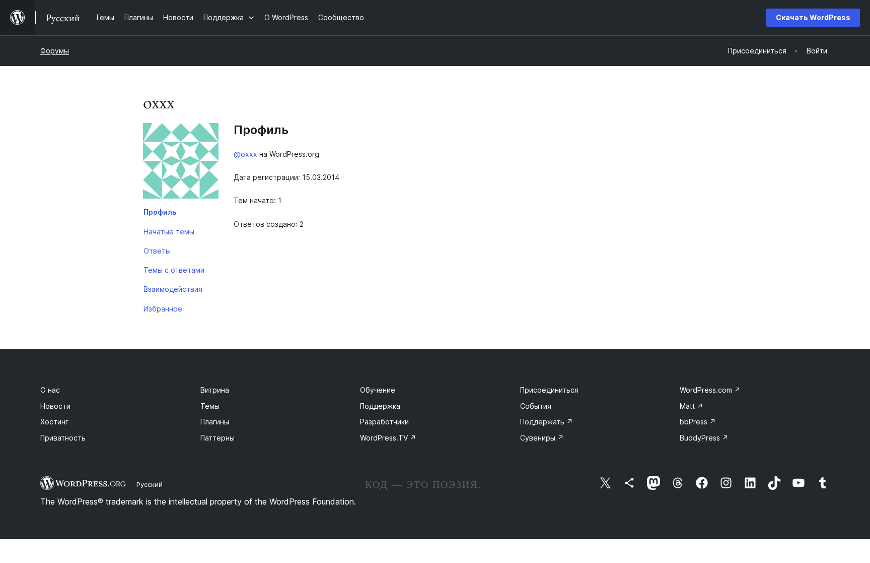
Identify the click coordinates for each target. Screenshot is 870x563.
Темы (210, 406)
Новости (55, 406)
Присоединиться (549, 390)
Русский (149, 484)
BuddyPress (704, 437)
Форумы (54, 50)
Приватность (63, 437)
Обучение (377, 390)
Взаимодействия (172, 289)
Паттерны (217, 437)
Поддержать (546, 421)
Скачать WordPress (813, 17)
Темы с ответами (173, 270)
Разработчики (384, 421)
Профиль (159, 212)
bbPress (698, 421)
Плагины (214, 421)
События (535, 406)
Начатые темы (168, 231)
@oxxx (245, 154)
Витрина (214, 390)
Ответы (157, 250)
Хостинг (54, 421)
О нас (50, 390)
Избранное (162, 308)
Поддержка (380, 406)
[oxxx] (181, 163)
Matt (691, 406)
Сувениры (542, 437)
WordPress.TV (388, 437)
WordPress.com (710, 390)
